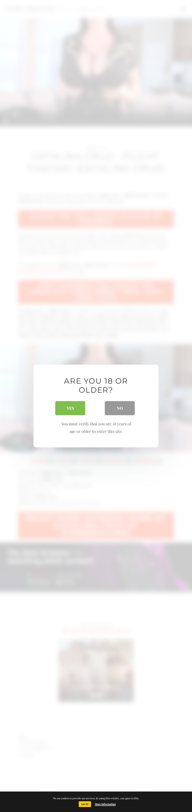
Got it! (84, 804)
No (120, 408)
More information (105, 804)
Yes (70, 408)
